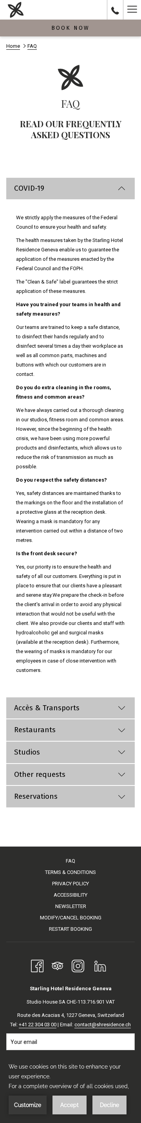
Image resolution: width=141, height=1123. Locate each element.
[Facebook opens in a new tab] (37, 965)
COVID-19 (29, 188)
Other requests (39, 774)
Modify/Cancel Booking (70, 918)
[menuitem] (70, 862)
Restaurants (35, 729)
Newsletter (70, 906)
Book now (70, 28)
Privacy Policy (70, 883)
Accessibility (70, 895)
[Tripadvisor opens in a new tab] (57, 965)
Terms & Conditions (70, 872)
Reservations (36, 796)
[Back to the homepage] (15, 10)
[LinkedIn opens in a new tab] (100, 965)
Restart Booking (70, 929)
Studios (27, 751)
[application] (70, 1088)
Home (13, 46)
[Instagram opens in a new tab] (78, 965)
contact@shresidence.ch (102, 1024)
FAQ (70, 861)
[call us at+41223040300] (115, 9)
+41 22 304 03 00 (37, 1024)
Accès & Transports (47, 707)
